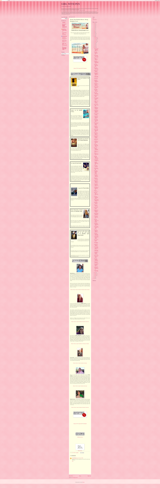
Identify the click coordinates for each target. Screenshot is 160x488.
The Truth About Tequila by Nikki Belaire (96, 245)
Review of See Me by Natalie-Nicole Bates (96, 114)
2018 (94, 33)
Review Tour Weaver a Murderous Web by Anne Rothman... (96, 220)
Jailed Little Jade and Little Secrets (96, 208)
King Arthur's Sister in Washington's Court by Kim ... (96, 148)
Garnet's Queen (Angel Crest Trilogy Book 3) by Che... (96, 224)
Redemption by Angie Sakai (96, 262)
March (95, 272)
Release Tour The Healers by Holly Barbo (96, 71)
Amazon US (75, 68)
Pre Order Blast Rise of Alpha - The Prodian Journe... (96, 120)
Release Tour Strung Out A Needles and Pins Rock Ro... (96, 127)
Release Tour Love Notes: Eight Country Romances (96, 123)
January (95, 275)
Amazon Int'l (80, 68)
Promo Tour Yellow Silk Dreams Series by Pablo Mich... (96, 234)
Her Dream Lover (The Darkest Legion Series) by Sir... (96, 217)
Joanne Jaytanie (64, 32)
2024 (94, 26)
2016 (94, 36)
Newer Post (71, 475)
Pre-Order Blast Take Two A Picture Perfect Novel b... (96, 184)
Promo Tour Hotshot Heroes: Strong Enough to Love (96, 62)
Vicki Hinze (63, 22)
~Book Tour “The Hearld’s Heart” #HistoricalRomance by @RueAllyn (64, 38)
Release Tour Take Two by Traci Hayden (96, 87)
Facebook (80, 289)
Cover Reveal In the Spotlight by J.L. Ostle (96, 160)
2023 (94, 27)
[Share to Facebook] (82, 452)
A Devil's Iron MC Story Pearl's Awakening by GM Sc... (96, 49)
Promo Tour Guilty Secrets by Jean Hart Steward (96, 197)
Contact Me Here (95, 19)
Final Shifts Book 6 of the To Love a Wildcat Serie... (96, 227)
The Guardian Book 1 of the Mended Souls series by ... (96, 145)
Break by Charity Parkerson (96, 139)
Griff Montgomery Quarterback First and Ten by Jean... (96, 268)
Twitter (74, 289)
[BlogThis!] (81, 452)
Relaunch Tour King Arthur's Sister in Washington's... (96, 133)
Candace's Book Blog (64, 43)
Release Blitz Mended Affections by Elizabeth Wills (96, 157)
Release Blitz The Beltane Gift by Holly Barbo (96, 214)
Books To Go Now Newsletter (64, 41)
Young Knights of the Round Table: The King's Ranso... (96, 253)
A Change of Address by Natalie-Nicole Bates (96, 163)
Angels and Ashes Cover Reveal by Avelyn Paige (96, 98)
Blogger (83, 482)
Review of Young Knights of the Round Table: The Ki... (96, 130)
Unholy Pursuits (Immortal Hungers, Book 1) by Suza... (96, 181)
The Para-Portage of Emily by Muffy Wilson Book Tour (96, 111)
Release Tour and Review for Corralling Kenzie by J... (96, 137)
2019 (94, 32)
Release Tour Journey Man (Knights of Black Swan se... (96, 230)
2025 (94, 24)
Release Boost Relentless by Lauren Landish (96, 68)
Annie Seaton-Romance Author (64, 29)
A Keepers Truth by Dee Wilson (96, 250)
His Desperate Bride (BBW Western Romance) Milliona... (96, 172)
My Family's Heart (64, 36)
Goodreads (84, 68)
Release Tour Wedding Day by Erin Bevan (96, 179)
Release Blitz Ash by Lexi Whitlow (96, 96)
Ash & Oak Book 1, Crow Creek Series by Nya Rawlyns (96, 247)
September (95, 41)
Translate (64, 55)
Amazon (77, 289)
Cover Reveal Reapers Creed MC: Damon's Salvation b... (96, 108)
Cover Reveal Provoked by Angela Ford (96, 166)
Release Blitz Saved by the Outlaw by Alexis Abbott (96, 90)
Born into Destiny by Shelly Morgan (96, 240)
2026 (94, 23)
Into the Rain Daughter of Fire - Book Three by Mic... (96, 259)
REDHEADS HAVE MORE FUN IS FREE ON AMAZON (64, 27)
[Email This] (80, 452)
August (95, 42)
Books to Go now (64, 40)
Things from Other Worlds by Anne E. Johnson (96, 200)
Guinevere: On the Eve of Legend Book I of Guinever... (96, 256)
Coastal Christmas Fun (64, 31)
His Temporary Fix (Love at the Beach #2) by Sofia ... (96, 188)
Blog (85, 289)
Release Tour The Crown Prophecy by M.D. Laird (96, 58)
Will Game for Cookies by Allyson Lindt (96, 205)
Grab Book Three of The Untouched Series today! (96, 102)
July (94, 43)
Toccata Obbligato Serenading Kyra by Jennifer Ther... (96, 264)
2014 (94, 278)
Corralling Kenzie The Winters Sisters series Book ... (96, 142)
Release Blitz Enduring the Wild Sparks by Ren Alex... (96, 81)
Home (80, 475)
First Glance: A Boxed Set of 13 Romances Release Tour (96, 84)
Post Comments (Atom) (75, 477)
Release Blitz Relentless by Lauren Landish (96, 93)
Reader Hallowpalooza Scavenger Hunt (64, 34)
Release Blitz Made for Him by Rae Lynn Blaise (96, 65)
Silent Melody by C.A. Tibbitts (96, 242)
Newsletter (88, 289)
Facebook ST (80, 343)
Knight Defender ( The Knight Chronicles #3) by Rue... (96, 74)
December (95, 37)
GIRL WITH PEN (70, 3)
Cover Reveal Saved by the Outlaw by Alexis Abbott (96, 175)
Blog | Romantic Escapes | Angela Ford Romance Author (64, 48)
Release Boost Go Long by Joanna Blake (96, 105)
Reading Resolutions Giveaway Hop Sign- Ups (64, 45)
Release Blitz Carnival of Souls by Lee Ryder (96, 53)
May (95, 46)
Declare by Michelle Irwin (96, 151)
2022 (94, 28)
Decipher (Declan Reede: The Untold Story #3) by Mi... (96, 211)
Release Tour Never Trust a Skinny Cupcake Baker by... (96, 193)
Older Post (89, 475)
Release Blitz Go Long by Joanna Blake (96, 169)
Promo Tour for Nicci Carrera (96, 78)
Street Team (87, 321)
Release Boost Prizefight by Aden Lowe (96, 203)
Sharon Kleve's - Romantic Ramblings (64, 25)
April (95, 47)
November (95, 38)
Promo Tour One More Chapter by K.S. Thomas (96, 56)
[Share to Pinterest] (83, 452)
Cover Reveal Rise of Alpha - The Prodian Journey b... (96, 237)
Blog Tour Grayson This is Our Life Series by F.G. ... (96, 154)
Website (71, 289)
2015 (94, 276)
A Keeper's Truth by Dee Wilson (96, 76)
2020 (94, 31)
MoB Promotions (80, 450)
